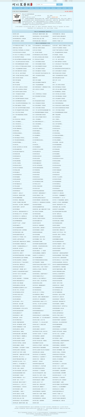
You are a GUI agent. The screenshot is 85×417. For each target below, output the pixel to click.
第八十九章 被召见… (56, 117)
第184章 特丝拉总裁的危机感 (38, 190)
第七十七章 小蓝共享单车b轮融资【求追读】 (21, 107)
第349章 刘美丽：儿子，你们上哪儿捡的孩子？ (42, 317)
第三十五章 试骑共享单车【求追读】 (20, 70)
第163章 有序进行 (36, 174)
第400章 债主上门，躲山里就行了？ (40, 356)
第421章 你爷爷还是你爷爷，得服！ (40, 372)
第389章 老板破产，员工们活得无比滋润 (60, 347)
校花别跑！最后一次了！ (41, 408)
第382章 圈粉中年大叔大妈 (38, 342)
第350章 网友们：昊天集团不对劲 (59, 317)
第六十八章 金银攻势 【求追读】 (59, 98)
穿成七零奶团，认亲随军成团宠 (51, 406)
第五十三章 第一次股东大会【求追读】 (20, 87)
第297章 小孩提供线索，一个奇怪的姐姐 (20, 278)
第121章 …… (35, 142)
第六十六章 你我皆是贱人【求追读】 (60, 96)
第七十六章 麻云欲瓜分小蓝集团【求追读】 (61, 105)
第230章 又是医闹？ (56, 225)
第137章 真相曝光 (56, 153)
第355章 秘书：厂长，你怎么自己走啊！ (40, 322)
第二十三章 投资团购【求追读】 (39, 61)
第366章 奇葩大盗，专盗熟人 (18, 331)
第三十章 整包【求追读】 (57, 66)
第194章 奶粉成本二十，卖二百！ (59, 197)
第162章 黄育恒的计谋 (17, 174)
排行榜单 (64, 8)
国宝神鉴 (55, 28)
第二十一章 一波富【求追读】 (58, 59)
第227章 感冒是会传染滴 (57, 223)
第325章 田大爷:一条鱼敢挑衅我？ (39, 299)
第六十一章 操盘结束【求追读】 (19, 93)
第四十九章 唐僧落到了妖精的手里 (39, 82)
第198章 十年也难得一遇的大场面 (19, 202)
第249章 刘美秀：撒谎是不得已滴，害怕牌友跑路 (22, 241)
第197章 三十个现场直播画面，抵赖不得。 (61, 200)
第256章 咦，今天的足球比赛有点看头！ (40, 246)
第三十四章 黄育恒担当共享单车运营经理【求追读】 (63, 68)
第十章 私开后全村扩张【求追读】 (19, 52)
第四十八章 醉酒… (16, 82)
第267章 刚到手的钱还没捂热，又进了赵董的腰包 (22, 255)
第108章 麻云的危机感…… (18, 133)
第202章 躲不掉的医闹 (37, 204)
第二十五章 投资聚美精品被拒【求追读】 (21, 63)
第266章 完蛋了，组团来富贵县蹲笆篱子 (60, 253)
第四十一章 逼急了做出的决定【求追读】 (21, 75)
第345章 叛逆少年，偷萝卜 (18, 315)
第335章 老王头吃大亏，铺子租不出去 (60, 306)
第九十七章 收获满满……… (38, 123)
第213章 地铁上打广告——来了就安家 (20, 213)
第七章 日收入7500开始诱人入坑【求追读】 (21, 50)
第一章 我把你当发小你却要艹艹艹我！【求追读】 (22, 45)
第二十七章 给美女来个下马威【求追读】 (61, 63)
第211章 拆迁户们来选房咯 (38, 211)
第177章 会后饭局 (16, 186)
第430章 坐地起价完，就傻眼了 (39, 379)
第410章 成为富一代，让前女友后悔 (60, 363)
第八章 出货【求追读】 (37, 50)
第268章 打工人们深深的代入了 (39, 255)
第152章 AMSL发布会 (57, 165)
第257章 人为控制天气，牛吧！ (59, 246)
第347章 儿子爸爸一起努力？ (58, 315)
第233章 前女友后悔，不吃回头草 (59, 227)
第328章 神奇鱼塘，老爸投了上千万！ (40, 301)
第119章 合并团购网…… (57, 140)
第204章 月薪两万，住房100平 (19, 206)
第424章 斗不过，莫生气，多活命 (39, 375)
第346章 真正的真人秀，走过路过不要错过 (41, 315)
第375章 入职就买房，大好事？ (19, 338)
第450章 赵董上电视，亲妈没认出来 (40, 40)
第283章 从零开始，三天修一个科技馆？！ (41, 266)
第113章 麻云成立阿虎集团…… (58, 135)
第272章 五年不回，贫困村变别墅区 (60, 257)
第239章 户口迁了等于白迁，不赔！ (60, 232)
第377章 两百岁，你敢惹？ (58, 338)
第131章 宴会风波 (56, 149)
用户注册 (70, 0)
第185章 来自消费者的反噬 (58, 190)
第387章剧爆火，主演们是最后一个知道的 (21, 347)
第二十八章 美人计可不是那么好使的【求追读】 (22, 66)
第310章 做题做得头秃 (37, 287)
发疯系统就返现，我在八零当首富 (39, 406)
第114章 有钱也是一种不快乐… (19, 137)
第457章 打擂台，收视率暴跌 (18, 36)
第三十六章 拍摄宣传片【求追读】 (39, 70)
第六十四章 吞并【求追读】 (18, 96)
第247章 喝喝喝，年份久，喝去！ (39, 239)
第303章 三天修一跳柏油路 (18, 283)
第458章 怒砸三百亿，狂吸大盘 (59, 34)
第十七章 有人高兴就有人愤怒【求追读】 (41, 57)
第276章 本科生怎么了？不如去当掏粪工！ (21, 262)
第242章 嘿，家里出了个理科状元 (59, 234)
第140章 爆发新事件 (56, 156)
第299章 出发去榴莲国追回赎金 (59, 278)
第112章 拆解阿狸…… (37, 135)
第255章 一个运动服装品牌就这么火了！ (20, 246)
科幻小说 (48, 8)
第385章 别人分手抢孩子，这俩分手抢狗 (40, 345)
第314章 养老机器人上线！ (58, 289)
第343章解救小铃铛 (36, 312)
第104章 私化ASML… (57, 128)
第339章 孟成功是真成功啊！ (18, 310)
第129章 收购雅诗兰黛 (17, 149)
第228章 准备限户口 (17, 225)
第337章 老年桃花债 (37, 308)
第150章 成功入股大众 (17, 165)
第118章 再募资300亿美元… (38, 140)
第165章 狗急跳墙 (16, 176)
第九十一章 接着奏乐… (37, 119)
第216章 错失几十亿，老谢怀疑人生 (20, 216)
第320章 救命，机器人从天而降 (59, 294)
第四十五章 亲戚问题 (17, 80)
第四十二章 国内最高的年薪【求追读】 (60, 75)
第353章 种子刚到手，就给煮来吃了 (60, 319)
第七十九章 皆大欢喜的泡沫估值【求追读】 (61, 107)
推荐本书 (71, 11)
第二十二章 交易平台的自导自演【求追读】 (21, 61)
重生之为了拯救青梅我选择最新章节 (22, 11)
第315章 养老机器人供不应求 (18, 292)
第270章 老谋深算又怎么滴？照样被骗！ (20, 257)
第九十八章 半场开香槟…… (58, 123)
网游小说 (42, 8)
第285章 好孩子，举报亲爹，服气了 (20, 269)
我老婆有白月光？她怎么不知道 (65, 408)
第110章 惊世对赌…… (57, 133)
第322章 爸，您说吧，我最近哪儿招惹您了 (41, 296)
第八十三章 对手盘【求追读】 (18, 112)
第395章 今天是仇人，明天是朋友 (59, 352)
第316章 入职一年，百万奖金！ (39, 292)
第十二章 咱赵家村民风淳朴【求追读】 (60, 52)
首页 (15, 8)
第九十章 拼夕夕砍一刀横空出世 (19, 119)
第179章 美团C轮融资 (57, 186)
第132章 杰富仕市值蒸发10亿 (18, 151)
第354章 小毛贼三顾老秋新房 (18, 322)
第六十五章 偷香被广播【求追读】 (39, 96)
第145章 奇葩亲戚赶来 (37, 160)
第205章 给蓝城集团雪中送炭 (38, 206)
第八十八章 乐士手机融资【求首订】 (40, 117)
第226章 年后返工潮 (37, 223)
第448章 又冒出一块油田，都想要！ (40, 393)
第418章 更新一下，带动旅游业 (39, 370)
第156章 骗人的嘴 (16, 170)
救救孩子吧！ (35, 77)
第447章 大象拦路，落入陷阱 (18, 393)
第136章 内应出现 (36, 153)
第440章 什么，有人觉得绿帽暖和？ (60, 386)
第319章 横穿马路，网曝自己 (38, 294)
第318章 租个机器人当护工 (18, 294)
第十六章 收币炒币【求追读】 (18, 57)
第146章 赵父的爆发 (56, 160)
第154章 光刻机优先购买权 (38, 167)
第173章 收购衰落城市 (57, 181)
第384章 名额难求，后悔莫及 (18, 345)
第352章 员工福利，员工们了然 (39, 319)
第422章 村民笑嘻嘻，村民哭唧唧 (59, 372)
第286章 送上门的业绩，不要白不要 (40, 269)
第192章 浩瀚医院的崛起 (17, 197)
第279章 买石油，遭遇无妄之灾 (19, 264)
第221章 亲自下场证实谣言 (58, 218)
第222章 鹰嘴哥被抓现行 (17, 220)
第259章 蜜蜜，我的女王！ (38, 248)
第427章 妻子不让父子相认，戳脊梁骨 (40, 377)
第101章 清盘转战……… (57, 126)
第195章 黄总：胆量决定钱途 (18, 200)
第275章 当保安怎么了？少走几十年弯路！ (61, 259)
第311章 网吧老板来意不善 (58, 287)
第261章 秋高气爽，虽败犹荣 (18, 250)
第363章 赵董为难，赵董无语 (18, 329)
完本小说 (70, 8)
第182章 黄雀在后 (56, 188)
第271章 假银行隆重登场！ (38, 257)
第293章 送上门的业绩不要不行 (59, 273)
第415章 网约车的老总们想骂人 (39, 368)
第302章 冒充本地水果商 (57, 280)
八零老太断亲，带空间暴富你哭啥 (19, 408)
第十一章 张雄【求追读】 (37, 52)
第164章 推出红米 (56, 174)
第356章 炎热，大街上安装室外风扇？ (60, 322)
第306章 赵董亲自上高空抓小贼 (19, 285)
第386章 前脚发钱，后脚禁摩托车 (59, 345)
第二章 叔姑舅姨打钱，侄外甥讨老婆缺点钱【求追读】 (43, 45)
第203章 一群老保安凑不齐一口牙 (59, 204)
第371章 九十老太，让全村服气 (59, 333)
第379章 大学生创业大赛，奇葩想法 (40, 340)
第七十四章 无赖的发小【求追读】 (19, 105)
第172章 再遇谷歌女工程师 (38, 181)
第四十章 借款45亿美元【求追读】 (59, 73)
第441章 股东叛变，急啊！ (18, 389)
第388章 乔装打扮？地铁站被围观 (39, 347)
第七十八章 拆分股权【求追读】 (39, 107)
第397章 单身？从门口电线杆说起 (39, 354)
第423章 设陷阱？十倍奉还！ (18, 375)
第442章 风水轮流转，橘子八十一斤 (40, 389)
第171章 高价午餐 (16, 181)
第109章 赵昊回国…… (37, 133)
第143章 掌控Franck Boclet (58, 158)
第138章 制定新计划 (17, 156)
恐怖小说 (53, 8)
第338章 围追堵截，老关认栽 (58, 308)
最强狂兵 (67, 26)
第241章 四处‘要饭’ (36, 234)
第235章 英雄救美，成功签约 (38, 229)
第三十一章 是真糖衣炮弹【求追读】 (20, 68)
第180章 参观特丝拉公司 (17, 188)
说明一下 (54, 82)
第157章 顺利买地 (36, 170)
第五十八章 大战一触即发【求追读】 (60, 89)
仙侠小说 (26, 8)
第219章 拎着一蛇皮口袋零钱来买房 (20, 218)
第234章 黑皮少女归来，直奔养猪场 (20, 229)
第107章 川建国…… (56, 130)
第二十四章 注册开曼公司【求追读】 (60, 61)
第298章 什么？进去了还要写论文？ (40, 278)
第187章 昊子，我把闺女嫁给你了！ (40, 193)
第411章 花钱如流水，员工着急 (19, 366)
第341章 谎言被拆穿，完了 (58, 310)
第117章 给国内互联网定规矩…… (19, 140)
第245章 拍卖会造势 (56, 236)
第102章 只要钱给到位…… (18, 128)
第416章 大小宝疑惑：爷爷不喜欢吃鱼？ (60, 368)
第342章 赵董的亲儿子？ (17, 312)
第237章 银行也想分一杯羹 (18, 232)
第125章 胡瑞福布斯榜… (57, 144)
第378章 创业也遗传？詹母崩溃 (19, 340)
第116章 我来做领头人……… (58, 137)
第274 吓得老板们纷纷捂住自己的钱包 (40, 259)
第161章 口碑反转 (56, 172)
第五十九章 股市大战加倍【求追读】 (20, 91)
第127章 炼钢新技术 (37, 146)
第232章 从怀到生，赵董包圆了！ (39, 227)
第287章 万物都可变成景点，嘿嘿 (59, 269)
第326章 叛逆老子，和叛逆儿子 (59, 299)
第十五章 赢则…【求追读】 (58, 54)
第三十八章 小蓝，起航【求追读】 (19, 73)
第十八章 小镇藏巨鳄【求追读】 (59, 57)
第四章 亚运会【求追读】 (18, 47)
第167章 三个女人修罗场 (57, 176)
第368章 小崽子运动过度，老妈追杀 (60, 331)
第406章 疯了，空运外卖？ (38, 361)
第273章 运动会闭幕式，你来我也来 (20, 259)
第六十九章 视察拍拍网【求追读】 (19, 100)
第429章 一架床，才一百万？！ (19, 379)
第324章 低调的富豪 (17, 299)
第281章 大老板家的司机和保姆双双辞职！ (61, 264)
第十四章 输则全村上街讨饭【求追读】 (40, 54)
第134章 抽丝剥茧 (56, 151)
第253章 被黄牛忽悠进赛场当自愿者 (40, 243)
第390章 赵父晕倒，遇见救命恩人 (19, 349)
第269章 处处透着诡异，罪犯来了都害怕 (60, 255)
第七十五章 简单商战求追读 (58, 103)
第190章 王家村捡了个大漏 (38, 195)
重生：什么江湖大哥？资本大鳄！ (63, 406)
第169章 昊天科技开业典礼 (38, 179)
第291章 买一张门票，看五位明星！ (20, 273)
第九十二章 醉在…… (56, 119)
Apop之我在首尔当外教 (27, 26)
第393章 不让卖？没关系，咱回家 (19, 352)
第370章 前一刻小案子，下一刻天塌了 (40, 333)
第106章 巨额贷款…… (37, 130)
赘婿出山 (33, 26)
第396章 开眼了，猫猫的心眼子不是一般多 (21, 354)
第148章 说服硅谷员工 (37, 163)
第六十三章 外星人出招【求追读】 (59, 93)
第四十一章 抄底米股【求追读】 (39, 75)
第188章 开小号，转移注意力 (58, 193)
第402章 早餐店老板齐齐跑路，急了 (20, 359)
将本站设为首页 (15, 0)
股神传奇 (39, 26)
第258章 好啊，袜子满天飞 (18, 248)
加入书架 (66, 11)
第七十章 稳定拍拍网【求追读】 (39, 100)
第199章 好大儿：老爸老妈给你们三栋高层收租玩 (42, 202)
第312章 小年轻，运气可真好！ (19, 289)
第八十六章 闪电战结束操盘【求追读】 (20, 114)
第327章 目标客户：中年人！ (18, 301)
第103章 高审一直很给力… (38, 128)
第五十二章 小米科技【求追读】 (59, 84)
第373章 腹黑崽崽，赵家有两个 (39, 336)
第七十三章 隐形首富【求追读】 (39, 103)
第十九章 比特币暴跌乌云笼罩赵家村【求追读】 (22, 59)
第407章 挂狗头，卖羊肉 (57, 361)
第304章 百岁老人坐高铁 (37, 283)
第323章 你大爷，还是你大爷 (58, 296)
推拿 (64, 26)
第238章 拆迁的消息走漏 (37, 232)
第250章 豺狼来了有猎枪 (37, 241)
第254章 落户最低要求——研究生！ (60, 243)
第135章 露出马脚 (16, 153)
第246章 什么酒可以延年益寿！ (19, 239)
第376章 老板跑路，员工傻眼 (38, 338)
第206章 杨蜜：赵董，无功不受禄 (59, 206)
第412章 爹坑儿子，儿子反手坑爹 (39, 366)
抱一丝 (34, 98)
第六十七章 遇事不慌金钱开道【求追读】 (21, 98)
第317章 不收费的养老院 (57, 292)
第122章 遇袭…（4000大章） (58, 142)
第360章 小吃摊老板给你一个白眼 (19, 326)
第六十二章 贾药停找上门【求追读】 (40, 93)
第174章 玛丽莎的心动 (17, 183)
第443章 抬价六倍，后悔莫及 (58, 389)
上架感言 (14, 117)
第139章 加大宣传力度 (37, 156)
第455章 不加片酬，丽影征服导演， (60, 36)
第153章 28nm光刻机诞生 (18, 167)
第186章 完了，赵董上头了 (18, 193)
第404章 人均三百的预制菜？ (58, 359)
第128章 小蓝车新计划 (57, 146)
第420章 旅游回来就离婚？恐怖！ (19, 372)
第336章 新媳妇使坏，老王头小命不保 (20, 308)
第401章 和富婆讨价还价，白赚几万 (60, 356)
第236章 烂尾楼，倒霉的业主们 (59, 229)
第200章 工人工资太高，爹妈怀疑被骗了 (60, 202)
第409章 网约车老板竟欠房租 (38, 363)
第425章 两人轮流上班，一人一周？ (60, 375)
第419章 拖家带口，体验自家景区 (59, 370)
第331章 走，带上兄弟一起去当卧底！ (40, 303)
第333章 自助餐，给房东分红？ (19, 306)
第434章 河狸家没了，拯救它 (58, 382)
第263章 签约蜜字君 (56, 250)
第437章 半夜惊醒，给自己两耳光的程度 (60, 384)
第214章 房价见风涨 (37, 213)
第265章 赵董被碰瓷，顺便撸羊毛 (39, 253)
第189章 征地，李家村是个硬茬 (19, 195)
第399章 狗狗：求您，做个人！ (19, 356)
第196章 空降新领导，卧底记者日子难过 (40, 200)
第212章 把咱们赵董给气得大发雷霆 (60, 211)
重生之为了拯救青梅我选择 (22, 412)
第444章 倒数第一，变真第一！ (19, 391)
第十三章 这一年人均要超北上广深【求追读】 (21, 54)
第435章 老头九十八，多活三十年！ (20, 384)
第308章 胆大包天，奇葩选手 (58, 285)
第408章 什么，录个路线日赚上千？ (20, 363)
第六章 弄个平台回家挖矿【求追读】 (60, 47)
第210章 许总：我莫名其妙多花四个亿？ (20, 211)
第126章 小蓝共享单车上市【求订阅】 (20, 146)
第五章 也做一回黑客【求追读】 (39, 47)
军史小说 (37, 8)
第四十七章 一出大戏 (57, 80)
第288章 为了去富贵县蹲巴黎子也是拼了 (20, 271)
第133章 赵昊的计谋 (37, 151)
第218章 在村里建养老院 (57, 216)
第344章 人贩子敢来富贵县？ (58, 312)
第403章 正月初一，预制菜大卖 (39, 359)
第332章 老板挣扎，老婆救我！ (59, 303)
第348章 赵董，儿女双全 (17, 317)
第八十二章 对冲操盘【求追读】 (59, 110)
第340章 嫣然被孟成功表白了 (38, 310)
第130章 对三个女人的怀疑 (38, 149)
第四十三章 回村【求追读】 (18, 77)
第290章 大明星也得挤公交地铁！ (59, 271)
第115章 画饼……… (36, 137)
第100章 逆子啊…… (36, 126)
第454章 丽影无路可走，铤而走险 (19, 38)
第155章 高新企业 (56, 167)
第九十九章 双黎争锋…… (17, 126)
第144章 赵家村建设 (17, 160)
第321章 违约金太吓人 (17, 296)
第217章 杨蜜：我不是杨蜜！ (38, 216)
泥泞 (36, 26)
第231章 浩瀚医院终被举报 (18, 227)
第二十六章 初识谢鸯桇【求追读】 (39, 63)
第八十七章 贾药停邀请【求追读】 (39, 114)
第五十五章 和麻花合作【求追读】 (59, 87)
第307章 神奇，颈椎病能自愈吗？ (39, 285)
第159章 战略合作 (16, 172)
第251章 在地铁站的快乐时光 (58, 241)
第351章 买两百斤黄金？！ (18, 319)
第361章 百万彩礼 (36, 326)
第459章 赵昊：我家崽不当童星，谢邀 (40, 34)
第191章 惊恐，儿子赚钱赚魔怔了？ (60, 195)
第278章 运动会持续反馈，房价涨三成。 (60, 262)
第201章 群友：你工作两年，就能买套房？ (21, 204)
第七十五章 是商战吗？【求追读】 (39, 105)
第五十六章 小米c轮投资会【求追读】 (20, 89)
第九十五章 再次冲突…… (57, 121)
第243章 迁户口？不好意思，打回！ (20, 236)
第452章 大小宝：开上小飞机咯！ (59, 38)
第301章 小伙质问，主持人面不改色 (40, 280)
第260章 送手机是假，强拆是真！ (59, 248)
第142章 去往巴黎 (36, 158)
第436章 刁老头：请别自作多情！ (39, 384)
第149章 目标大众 (56, 163)
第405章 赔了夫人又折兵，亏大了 (19, 361)
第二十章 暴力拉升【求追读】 (38, 59)
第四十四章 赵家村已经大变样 (58, 77)
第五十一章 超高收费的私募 (38, 84)
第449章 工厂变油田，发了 (58, 40)
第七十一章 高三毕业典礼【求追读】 (60, 100)
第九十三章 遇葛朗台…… (17, 121)
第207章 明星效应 (16, 209)
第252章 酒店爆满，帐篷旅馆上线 (19, 243)
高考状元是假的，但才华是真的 (42, 409)
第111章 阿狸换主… (16, 135)
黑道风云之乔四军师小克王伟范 (31, 408)
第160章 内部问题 (36, 172)
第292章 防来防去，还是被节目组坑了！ (40, 273)
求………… (34, 91)
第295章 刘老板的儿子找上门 (38, 276)
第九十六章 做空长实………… (18, 123)
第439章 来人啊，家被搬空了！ (39, 386)
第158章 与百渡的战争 (57, 170)
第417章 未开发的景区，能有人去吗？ (20, 370)
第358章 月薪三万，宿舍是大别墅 (39, 324)
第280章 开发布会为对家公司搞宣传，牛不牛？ (42, 264)
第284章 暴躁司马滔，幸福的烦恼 (59, 266)
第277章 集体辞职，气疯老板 (38, 262)
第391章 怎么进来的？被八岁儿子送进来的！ (41, 349)
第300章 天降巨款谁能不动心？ (19, 280)
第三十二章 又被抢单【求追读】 (39, 68)
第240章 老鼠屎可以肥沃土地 (18, 234)
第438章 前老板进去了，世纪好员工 (20, 386)
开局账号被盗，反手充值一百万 (53, 26)
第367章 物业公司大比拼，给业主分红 (40, 331)
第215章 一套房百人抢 (57, 213)
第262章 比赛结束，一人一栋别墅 (39, 250)
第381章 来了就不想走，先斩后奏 (19, 342)
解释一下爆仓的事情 (56, 114)
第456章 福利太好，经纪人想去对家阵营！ (41, 36)
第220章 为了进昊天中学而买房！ (39, 218)
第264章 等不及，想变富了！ (18, 253)
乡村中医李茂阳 (44, 26)
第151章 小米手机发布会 (37, 165)
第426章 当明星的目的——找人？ (19, 377)
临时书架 (59, 8)
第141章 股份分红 (16, 158)
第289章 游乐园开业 (37, 271)
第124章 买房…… (36, 144)
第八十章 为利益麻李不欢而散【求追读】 (21, 110)
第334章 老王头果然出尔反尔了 (39, 306)
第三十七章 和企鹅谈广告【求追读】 (60, 70)
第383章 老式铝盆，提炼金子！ (59, 342)
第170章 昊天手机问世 (57, 179)
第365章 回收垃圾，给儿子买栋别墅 (60, 329)
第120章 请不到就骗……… (18, 142)
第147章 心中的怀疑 (17, 163)
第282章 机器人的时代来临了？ (19, 266)
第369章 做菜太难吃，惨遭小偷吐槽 (20, 333)
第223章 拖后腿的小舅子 (37, 220)
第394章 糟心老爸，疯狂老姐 (38, 352)
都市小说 (31, 8)
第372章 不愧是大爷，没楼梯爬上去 (20, 336)
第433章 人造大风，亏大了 (38, 382)
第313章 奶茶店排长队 (37, 289)
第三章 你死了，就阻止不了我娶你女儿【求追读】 (62, 45)
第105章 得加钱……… (17, 130)
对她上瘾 (32, 406)
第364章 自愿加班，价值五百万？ (39, 329)
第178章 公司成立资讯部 (37, 186)
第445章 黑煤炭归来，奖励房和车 (39, 391)
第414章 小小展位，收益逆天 (18, 368)
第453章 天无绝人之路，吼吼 (38, 38)
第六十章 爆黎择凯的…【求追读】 (59, 91)
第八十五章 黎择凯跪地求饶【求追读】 (60, 112)
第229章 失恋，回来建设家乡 (38, 225)
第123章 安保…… (16, 144)
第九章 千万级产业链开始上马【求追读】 (61, 50)
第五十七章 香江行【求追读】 (38, 89)
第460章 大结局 (55, 17)
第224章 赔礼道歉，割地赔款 (58, 220)
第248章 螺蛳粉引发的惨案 (58, 239)
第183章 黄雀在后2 (16, 190)
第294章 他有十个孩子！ (17, 276)
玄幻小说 (20, 8)
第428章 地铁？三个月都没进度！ (59, 377)
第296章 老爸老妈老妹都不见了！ (59, 276)
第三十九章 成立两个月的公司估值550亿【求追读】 (43, 73)
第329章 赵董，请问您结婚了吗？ (59, 301)
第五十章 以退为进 (16, 84)
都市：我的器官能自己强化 (38, 28)
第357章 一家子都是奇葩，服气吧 (19, 324)
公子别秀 (23, 4)
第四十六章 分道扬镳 (37, 80)
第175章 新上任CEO (37, 183)
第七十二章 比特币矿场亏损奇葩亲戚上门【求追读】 (23, 103)
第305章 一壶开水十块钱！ (58, 283)
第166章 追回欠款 (36, 176)
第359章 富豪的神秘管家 (57, 324)
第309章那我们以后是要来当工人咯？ (20, 287)
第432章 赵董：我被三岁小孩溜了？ (20, 382)
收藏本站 (21, 0)
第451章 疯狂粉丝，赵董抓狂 (18, 40)
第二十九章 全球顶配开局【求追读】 (40, 66)
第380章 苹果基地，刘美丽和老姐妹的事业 (61, 340)
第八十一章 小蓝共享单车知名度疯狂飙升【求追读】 (43, 110)
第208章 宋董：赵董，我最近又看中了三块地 (41, 209)
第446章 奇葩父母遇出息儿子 (58, 391)
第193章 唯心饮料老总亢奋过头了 (39, 197)
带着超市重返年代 (31, 28)
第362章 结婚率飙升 (56, 326)
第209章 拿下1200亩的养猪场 (58, 209)
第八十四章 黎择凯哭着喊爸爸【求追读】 (41, 112)
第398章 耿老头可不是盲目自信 (59, 354)
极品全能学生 (61, 26)
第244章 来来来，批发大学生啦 (39, 236)
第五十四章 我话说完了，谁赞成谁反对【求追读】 (42, 87)
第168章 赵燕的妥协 (17, 179)
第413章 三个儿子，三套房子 (58, 366)
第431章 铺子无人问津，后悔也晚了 (60, 379)
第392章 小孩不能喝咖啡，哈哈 (59, 349)
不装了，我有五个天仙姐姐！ (49, 28)
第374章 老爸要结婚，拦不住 (58, 336)
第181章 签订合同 (36, 188)
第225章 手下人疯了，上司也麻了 (19, 223)
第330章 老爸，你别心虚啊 (18, 303)
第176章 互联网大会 (56, 183)
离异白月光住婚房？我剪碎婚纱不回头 (52, 408)
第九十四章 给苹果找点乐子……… (39, 121)
